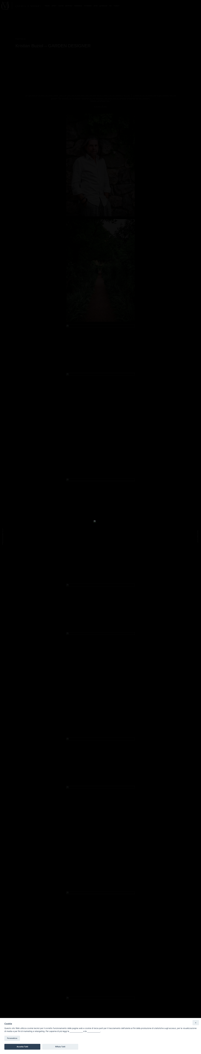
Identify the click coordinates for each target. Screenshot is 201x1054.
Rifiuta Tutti (60, 1047)
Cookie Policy (93, 1031)
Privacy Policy (76, 1031)
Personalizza (12, 1038)
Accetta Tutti (22, 1047)
